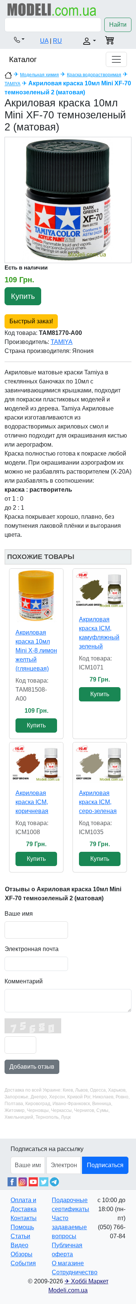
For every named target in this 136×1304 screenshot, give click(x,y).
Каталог (23, 59)
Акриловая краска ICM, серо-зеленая (98, 802)
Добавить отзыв (31, 1066)
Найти (118, 24)
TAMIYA (12, 83)
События (23, 1263)
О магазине (68, 1263)
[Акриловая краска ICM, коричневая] (36, 762)
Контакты (24, 1218)
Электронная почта (32, 949)
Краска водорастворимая (94, 74)
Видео (19, 1245)
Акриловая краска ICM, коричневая (31, 802)
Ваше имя (19, 913)
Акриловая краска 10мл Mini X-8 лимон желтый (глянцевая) (36, 650)
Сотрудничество (74, 1272)
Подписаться (105, 1165)
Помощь (22, 1227)
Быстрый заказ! (31, 321)
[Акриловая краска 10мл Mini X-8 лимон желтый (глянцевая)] (36, 595)
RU (57, 41)
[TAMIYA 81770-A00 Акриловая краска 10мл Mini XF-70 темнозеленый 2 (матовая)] (68, 200)
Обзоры (21, 1254)
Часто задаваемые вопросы (69, 1227)
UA (44, 41)
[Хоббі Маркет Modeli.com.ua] (52, 9)
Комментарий (24, 981)
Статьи (20, 1236)
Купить (23, 296)
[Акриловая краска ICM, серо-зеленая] (100, 762)
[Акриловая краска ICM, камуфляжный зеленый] (100, 589)
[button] (19, 39)
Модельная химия (39, 74)
